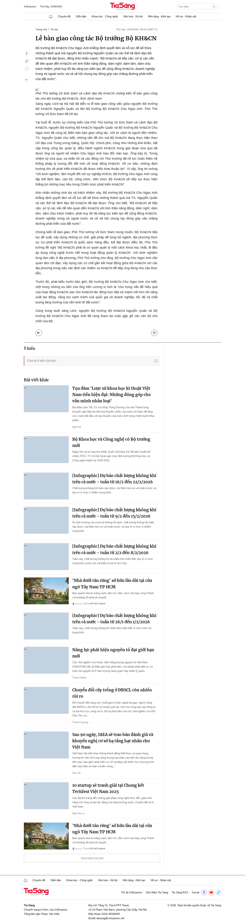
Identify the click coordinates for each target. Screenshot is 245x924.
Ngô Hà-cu (78, 813)
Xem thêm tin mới (92, 858)
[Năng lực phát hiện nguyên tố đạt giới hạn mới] (46, 660)
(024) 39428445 (111, 913)
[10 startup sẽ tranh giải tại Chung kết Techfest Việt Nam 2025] (46, 795)
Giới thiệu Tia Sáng (157, 892)
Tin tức (54, 29)
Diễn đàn (81, 16)
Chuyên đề (64, 16)
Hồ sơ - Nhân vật (186, 16)
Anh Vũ (76, 772)
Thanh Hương (80, 722)
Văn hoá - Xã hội (133, 16)
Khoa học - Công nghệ (105, 16)
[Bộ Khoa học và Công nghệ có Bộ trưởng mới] (46, 449)
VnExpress (30, 6)
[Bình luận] (27, 69)
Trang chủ (41, 29)
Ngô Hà (76, 426)
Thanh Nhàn (79, 677)
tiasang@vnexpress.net (110, 918)
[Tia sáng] (122, 7)
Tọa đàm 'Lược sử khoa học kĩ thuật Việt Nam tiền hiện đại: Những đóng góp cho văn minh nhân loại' (111, 394)
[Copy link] (27, 61)
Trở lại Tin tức (41, 332)
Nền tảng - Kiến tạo (159, 16)
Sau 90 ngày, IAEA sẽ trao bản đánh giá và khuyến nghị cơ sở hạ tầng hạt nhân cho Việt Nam (112, 741)
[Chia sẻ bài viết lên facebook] (27, 53)
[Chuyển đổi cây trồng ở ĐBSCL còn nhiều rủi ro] (46, 700)
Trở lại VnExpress (131, 892)
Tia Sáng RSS (180, 892)
